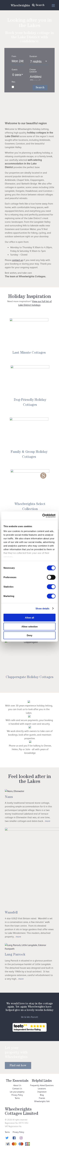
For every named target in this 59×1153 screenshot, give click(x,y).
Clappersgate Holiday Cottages (29, 677)
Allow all (29, 617)
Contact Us (17, 1088)
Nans (9, 797)
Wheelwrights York (42, 1101)
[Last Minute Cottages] (29, 333)
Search (40, 87)
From (14, 56)
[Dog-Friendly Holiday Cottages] (30, 380)
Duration (33, 56)
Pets (13, 82)
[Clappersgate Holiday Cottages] (29, 656)
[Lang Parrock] (29, 946)
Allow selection (29, 626)
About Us (17, 1085)
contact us (17, 260)
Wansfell (11, 913)
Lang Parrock (15, 955)
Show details (42, 608)
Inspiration (41, 1091)
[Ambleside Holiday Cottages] (35, 77)
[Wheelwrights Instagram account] (21, 1138)
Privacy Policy (17, 1095)
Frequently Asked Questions (42, 1085)
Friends (42, 1098)
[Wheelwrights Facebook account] (13, 1138)
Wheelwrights (20, 5)
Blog (42, 1095)
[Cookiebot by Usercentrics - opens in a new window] (42, 516)
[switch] (51, 577)
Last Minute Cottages (29, 353)
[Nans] (14, 791)
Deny (29, 635)
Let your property (17, 1091)
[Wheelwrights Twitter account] (6, 1138)
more (47, 820)
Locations (42, 1088)
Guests (14, 69)
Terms (17, 1098)
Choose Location (33, 70)
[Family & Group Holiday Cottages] (29, 432)
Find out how (18, 1065)
